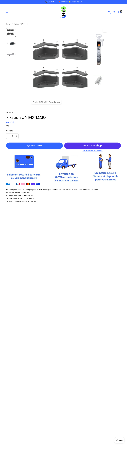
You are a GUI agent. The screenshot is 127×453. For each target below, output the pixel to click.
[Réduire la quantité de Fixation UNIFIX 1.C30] (8, 136)
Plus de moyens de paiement (92, 150)
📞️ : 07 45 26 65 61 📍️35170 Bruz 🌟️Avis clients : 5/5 (63, 2)
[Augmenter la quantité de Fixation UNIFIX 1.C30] (16, 136)
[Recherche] (109, 12)
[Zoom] (105, 30)
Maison (8, 24)
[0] (119, 12)
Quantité (9, 131)
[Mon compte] (114, 12)
